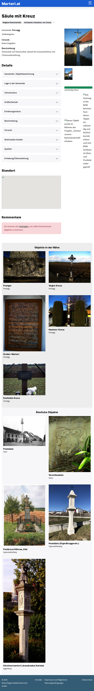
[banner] (11, 3)
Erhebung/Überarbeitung (16, 158)
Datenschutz (87, 680)
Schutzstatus (10, 92)
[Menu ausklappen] (90, 3)
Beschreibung (10, 121)
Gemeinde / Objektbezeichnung (19, 74)
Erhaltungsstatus (12, 111)
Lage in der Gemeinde (14, 83)
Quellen (8, 149)
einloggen (24, 226)
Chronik (8, 130)
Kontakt (38, 680)
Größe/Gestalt (11, 102)
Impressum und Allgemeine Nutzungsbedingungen (56, 681)
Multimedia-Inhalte (13, 139)
